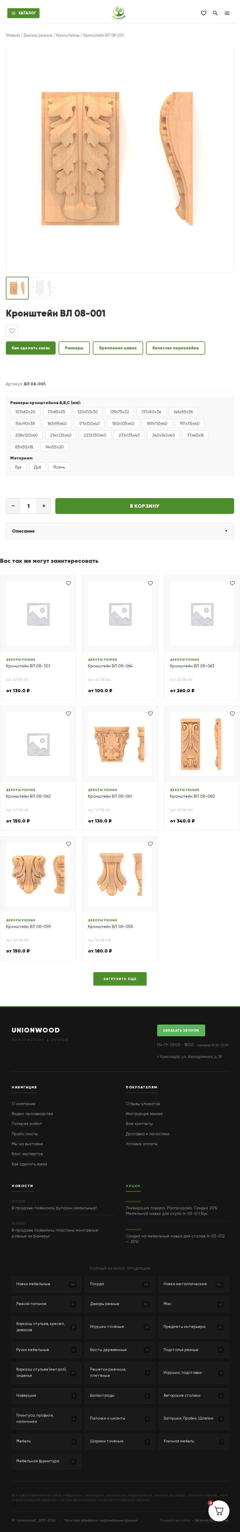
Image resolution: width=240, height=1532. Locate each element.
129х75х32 (119, 411)
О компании (23, 1103)
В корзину (145, 506)
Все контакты (139, 1123)
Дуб (37, 467)
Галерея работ (27, 1123)
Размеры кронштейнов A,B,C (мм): (45, 403)
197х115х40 (190, 423)
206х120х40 (26, 435)
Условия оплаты (141, 1143)
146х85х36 (183, 411)
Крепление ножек (118, 347)
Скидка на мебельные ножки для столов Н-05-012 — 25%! (175, 1239)
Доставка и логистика (147, 1133)
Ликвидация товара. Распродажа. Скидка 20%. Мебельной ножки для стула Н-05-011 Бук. (172, 1211)
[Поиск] (215, 13)
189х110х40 (157, 423)
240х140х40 (163, 435)
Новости (22, 1186)
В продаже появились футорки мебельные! (54, 1208)
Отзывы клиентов (143, 1103)
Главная (13, 35)
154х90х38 (25, 423)
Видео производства (32, 1113)
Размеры (74, 347)
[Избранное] (203, 13)
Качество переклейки (175, 347)
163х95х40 (57, 423)
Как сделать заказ (31, 347)
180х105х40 (123, 423)
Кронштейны (68, 35)
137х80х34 (151, 411)
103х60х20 (25, 411)
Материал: (21, 458)
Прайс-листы (25, 1133)
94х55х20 (55, 446)
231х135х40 (129, 435)
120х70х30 (88, 411)
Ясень (59, 467)
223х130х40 (95, 435)
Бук (18, 467)
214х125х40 (60, 435)
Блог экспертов (27, 1153)
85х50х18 (24, 446)
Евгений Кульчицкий (211, 1520)
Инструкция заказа (144, 1113)
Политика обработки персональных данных (101, 1520)
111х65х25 (56, 411)
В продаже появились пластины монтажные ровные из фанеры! (55, 1233)
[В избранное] (12, 331)
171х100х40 (89, 423)
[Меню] (227, 13)
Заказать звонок (181, 1030)
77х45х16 (195, 435)
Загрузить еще (120, 979)
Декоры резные (38, 35)
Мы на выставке (27, 1143)
